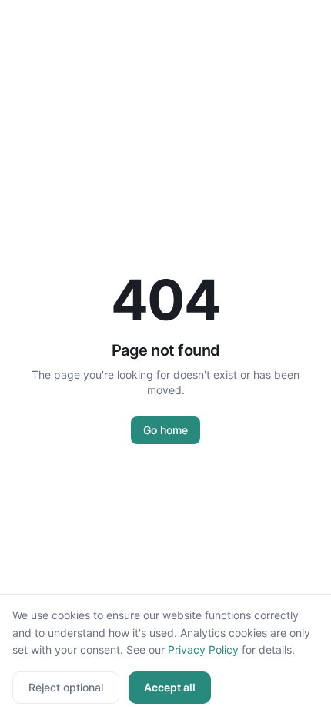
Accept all (170, 687)
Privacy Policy (203, 649)
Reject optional (65, 687)
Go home (165, 429)
